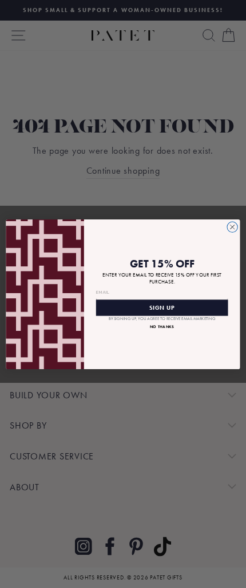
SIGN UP (161, 307)
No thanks (162, 326)
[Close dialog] (232, 227)
